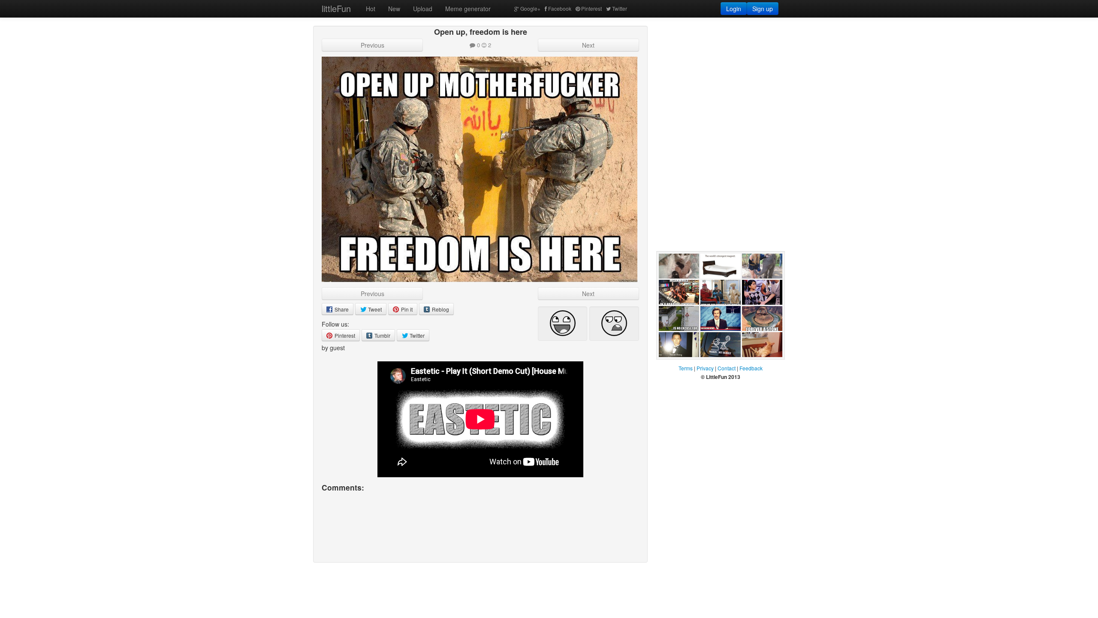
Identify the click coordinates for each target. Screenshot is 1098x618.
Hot (370, 8)
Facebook (559, 8)
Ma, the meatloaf (754, 365)
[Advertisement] (720, 79)
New (394, 8)
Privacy (705, 368)
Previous (372, 45)
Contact (727, 368)
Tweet (374, 309)
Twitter (619, 8)
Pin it (406, 309)
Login (733, 8)
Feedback (751, 368)
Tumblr (381, 335)
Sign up (762, 8)
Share (341, 309)
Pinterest (591, 8)
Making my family (715, 365)
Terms (686, 368)
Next (588, 45)
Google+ (530, 8)
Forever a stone (755, 339)
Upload (422, 8)
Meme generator (468, 8)
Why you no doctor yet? (675, 365)
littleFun (336, 8)
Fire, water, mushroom (715, 313)
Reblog (440, 309)
